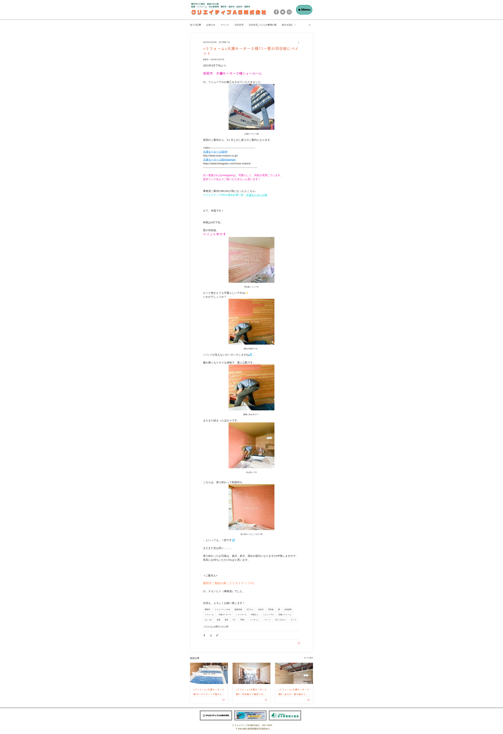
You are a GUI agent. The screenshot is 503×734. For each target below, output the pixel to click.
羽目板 (271, 609)
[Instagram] (289, 12)
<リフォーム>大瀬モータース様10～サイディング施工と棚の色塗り (208, 692)
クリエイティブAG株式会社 (229, 12)
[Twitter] (282, 12)
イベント (224, 24)
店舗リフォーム (284, 615)
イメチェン (254, 620)
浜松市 (261, 609)
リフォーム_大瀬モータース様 (216, 626)
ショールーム (241, 615)
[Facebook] (276, 12)
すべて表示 (308, 658)
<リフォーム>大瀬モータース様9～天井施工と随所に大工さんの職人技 (251, 692)
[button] (309, 25)
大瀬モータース (224, 615)
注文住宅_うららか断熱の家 (263, 24)
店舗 (218, 620)
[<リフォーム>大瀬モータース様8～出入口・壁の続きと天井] (294, 673)
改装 (226, 620)
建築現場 (238, 609)
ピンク (293, 620)
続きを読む (287, 24)
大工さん (250, 609)
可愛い (242, 620)
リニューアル (268, 615)
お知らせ (210, 24)
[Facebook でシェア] (204, 635)
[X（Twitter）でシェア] (210, 635)
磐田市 (207, 609)
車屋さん (254, 615)
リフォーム (209, 615)
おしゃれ (208, 620)
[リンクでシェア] (217, 635)
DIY (234, 620)
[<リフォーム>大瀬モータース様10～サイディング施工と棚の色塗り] (209, 673)
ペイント (267, 620)
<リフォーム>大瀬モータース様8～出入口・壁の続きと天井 (293, 692)
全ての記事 (195, 24)
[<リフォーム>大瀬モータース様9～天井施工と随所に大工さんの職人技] (251, 673)
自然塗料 (288, 609)
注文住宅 (239, 24)
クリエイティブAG (222, 609)
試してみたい (280, 620)
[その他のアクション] (298, 42)
